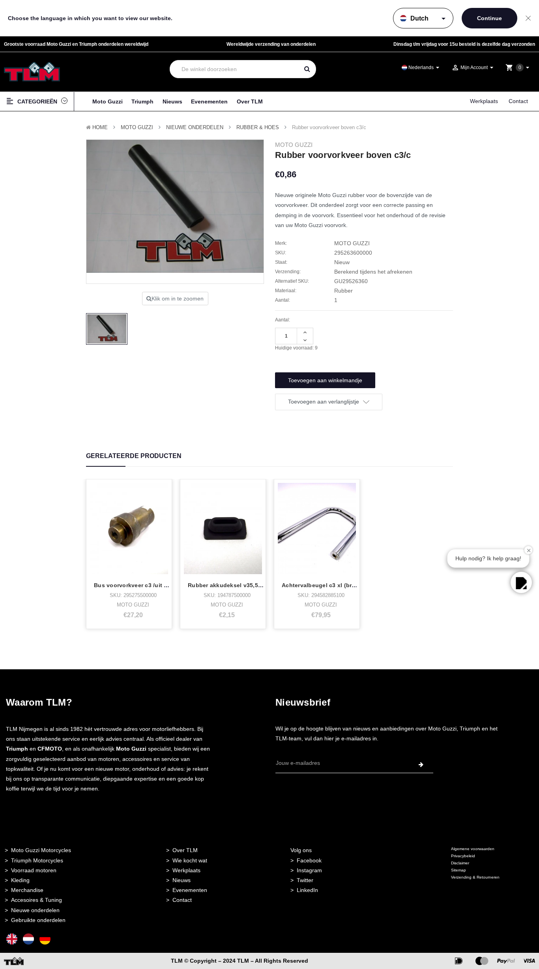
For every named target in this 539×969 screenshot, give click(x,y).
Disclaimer (460, 863)
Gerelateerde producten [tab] (134, 456)
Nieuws (172, 101)
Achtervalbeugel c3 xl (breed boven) (332, 585)
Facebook (309, 860)
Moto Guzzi (107, 101)
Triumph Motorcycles (37, 860)
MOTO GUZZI (137, 127)
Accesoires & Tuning (36, 900)
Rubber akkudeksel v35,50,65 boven (238, 585)
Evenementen (209, 101)
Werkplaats (484, 101)
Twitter (305, 880)
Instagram (309, 870)
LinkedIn (307, 890)
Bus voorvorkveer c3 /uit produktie (142, 585)
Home (100, 127)
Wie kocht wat (189, 860)
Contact (518, 101)
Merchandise (27, 890)
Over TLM (250, 101)
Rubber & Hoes (257, 127)
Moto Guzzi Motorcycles (41, 850)
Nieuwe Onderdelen (194, 127)
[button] (521, 582)
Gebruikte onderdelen (38, 920)
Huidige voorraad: (296, 348)
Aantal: (282, 320)
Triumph (142, 101)
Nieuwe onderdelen (35, 910)
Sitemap (458, 870)
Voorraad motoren (33, 870)
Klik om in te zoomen (178, 298)
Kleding (20, 880)
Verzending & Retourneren (475, 877)
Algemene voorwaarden (472, 849)
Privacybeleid (463, 856)
